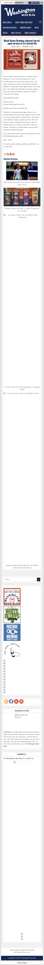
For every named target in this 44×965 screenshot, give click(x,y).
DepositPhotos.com (23, 952)
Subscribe (7, 732)
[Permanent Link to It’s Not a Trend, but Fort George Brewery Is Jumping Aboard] (22, 299)
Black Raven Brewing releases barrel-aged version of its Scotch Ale (22, 42)
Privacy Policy (22, 963)
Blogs (5, 33)
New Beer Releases (10, 27)
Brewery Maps (25, 27)
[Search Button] (40, 22)
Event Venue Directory (23, 22)
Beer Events (7, 22)
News (37, 27)
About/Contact (30, 33)
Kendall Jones (15, 46)
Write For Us (16, 33)
